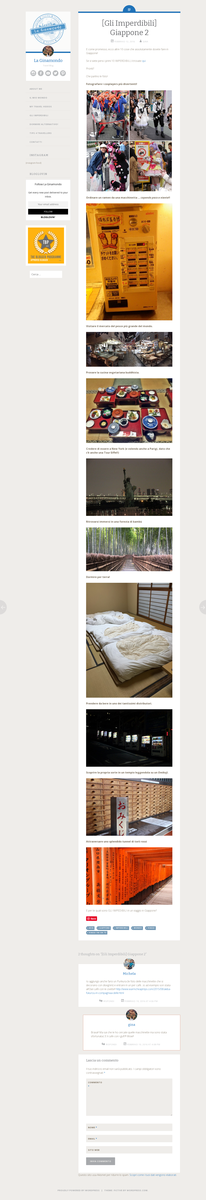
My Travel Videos (41, 106)
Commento (95, 1084)
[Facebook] (41, 73)
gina (145, 41)
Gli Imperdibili (39, 115)
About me (36, 88)
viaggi (151, 928)
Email (92, 1138)
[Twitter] (55, 73)
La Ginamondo (48, 60)
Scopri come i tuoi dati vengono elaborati (153, 1175)
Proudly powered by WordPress (79, 1190)
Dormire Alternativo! (44, 124)
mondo (138, 928)
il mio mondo (38, 97)
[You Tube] (48, 73)
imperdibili (122, 928)
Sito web (94, 1150)
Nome (92, 1127)
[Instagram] (33, 73)
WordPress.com (137, 1190)
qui (143, 61)
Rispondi (108, 1001)
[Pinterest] (63, 73)
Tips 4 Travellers (41, 133)
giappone (104, 928)
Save (93, 918)
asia (91, 928)
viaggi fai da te (97, 932)
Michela (129, 974)
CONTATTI (36, 141)
